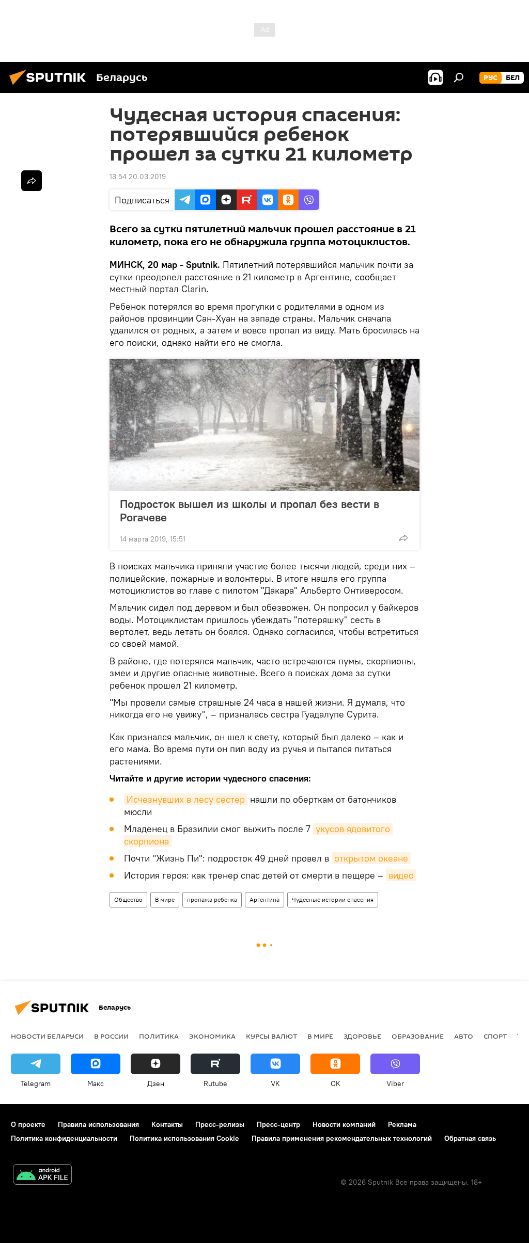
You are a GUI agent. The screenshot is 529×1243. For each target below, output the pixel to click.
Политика (159, 1036)
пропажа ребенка (212, 899)
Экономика (212, 1036)
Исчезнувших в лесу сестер (186, 799)
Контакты (167, 1124)
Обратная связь (470, 1138)
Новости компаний (344, 1124)
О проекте (28, 1124)
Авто (463, 1036)
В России (111, 1036)
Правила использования (98, 1124)
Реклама (402, 1124)
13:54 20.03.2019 (138, 176)
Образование (418, 1036)
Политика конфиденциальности (64, 1138)
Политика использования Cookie (184, 1138)
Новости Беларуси (47, 1036)
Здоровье (362, 1036)
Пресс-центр (278, 1124)
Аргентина (264, 899)
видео (401, 875)
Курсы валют (271, 1036)
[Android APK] (42, 1175)
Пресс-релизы (219, 1124)
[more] (403, 538)
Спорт (495, 1036)
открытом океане (371, 858)
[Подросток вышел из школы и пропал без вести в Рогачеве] (264, 425)
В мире (165, 899)
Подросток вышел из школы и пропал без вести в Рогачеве (249, 510)
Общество (128, 899)
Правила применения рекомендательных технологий (342, 1138)
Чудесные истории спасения (333, 899)
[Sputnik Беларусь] (50, 86)
